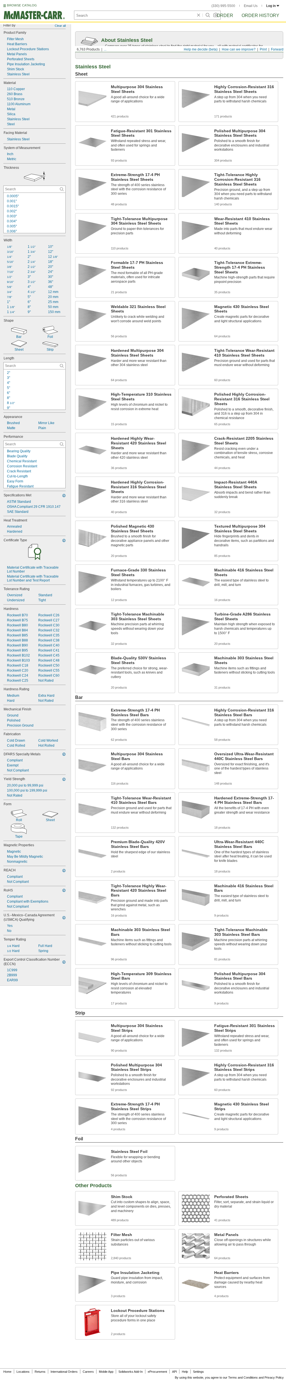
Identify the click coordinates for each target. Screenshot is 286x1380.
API (174, 1371)
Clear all (60, 25)
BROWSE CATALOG (22, 5)
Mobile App (106, 1371)
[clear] (198, 15)
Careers (88, 1371)
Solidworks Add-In (130, 1371)
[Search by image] (215, 15)
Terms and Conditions (243, 1377)
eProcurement (157, 1371)
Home (7, 1371)
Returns (40, 1371)
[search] (62, 189)
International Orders (64, 1371)
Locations (23, 1371)
